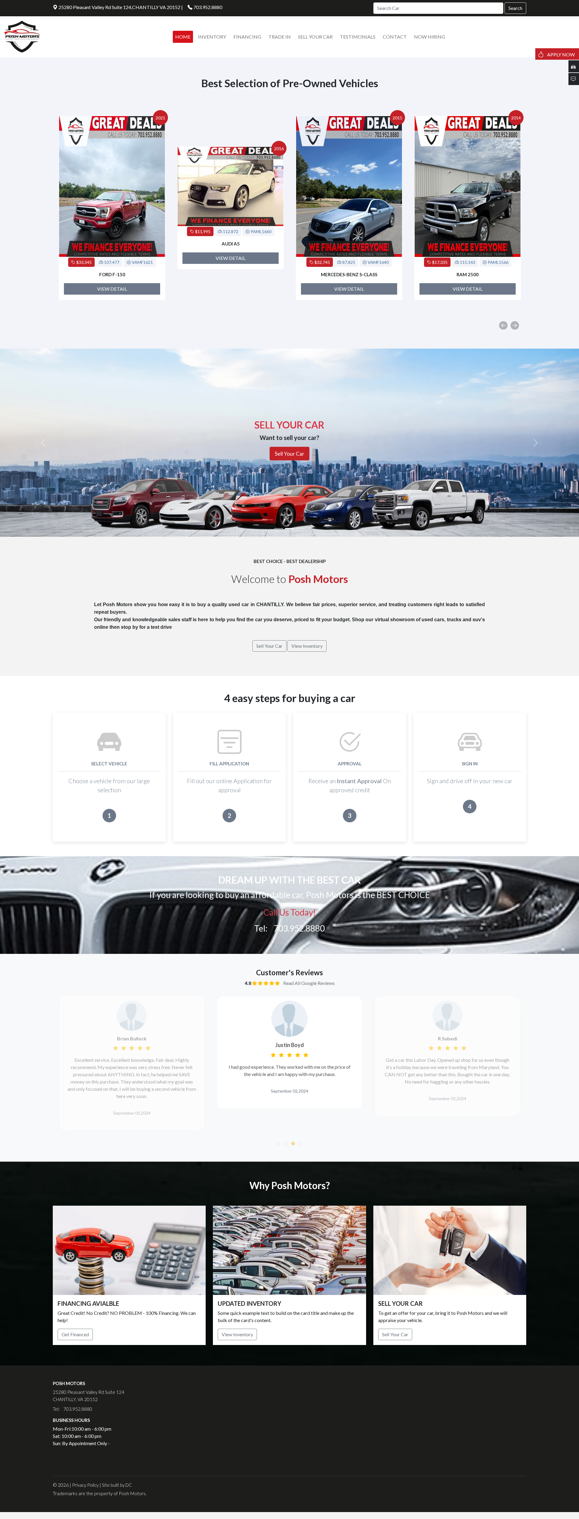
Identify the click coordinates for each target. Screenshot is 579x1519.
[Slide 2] (289, 528)
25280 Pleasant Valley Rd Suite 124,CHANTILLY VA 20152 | (120, 7)
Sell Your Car (395, 1334)
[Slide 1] (278, 528)
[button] (278, 1143)
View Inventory (237, 1334)
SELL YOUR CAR (315, 37)
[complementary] (561, 1501)
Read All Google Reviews (309, 983)
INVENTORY (212, 37)
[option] (112, 208)
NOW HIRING (429, 37)
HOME (183, 37)
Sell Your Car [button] (269, 646)
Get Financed (75, 1334)
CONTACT (395, 37)
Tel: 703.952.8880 (289, 928)
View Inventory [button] (307, 646)
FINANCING (247, 37)
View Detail (112, 258)
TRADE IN (279, 37)
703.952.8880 (207, 7)
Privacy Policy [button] (85, 1485)
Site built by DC (117, 1485)
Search (515, 8)
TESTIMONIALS (357, 37)
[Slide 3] (300, 528)
